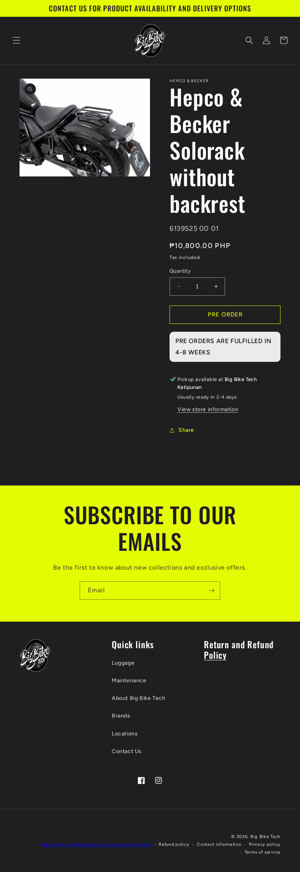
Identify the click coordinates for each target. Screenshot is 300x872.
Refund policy (174, 844)
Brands (121, 715)
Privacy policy (264, 844)
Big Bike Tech (265, 836)
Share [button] (186, 430)
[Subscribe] (211, 590)
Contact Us (127, 751)
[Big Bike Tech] (35, 655)
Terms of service (262, 852)
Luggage (123, 663)
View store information (207, 409)
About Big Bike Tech (138, 698)
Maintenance (129, 680)
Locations (125, 733)
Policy (215, 654)
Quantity (180, 271)
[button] (16, 40)
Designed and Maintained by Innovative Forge (96, 844)
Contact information (219, 844)
